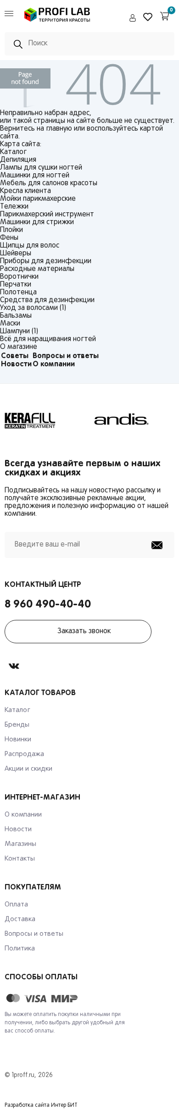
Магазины (20, 844)
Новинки (18, 739)
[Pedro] (57, 23)
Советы (14, 356)
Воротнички (19, 277)
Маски (10, 323)
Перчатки (15, 285)
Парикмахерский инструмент (47, 214)
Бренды (17, 725)
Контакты (20, 859)
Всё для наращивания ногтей (48, 339)
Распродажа (24, 754)
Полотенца (18, 292)
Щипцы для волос (29, 246)
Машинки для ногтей (34, 175)
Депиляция (18, 160)
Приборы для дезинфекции (45, 261)
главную (59, 129)
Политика (20, 948)
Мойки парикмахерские (38, 199)
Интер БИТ (64, 1105)
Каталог (17, 710)
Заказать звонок (84, 631)
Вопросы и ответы (66, 356)
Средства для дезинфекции (47, 300)
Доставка (20, 919)
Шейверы (15, 253)
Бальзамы (16, 316)
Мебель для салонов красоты (48, 183)
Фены (9, 238)
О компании (54, 364)
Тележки (14, 207)
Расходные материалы (37, 269)
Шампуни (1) (19, 331)
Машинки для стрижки (37, 222)
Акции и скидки (28, 769)
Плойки (11, 230)
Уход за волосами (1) (33, 308)
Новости (16, 364)
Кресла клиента (25, 191)
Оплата (16, 904)
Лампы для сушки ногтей (41, 168)
